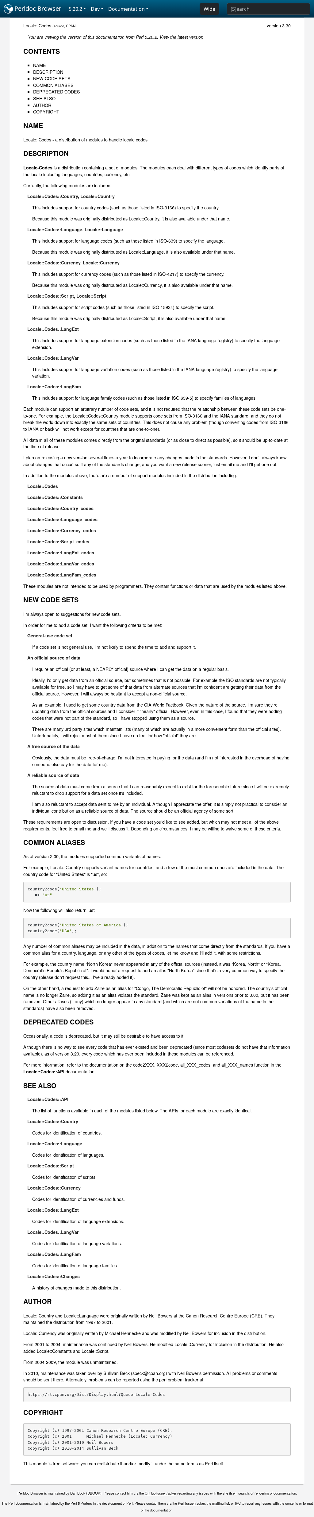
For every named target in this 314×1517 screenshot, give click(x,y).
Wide (209, 9)
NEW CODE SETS (52, 78)
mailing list (220, 1503)
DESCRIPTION (48, 72)
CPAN (70, 25)
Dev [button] (95, 9)
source (59, 25)
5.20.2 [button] (75, 9)
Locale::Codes (37, 25)
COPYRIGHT (46, 111)
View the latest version (181, 37)
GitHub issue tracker (160, 1493)
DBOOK (93, 1493)
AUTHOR (42, 105)
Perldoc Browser (37, 8)
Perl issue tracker (191, 1503)
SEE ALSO (44, 98)
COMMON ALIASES (53, 85)
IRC (238, 1503)
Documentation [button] (126, 9)
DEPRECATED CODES (56, 91)
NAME (39, 65)
